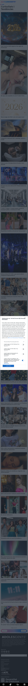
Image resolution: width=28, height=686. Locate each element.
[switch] (23, 344)
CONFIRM (8, 365)
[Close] (25, 318)
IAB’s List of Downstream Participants (15, 337)
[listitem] (14, 341)
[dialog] (14, 343)
